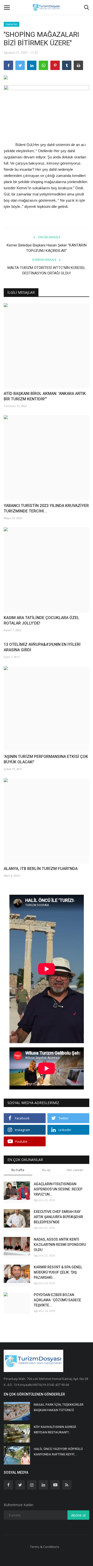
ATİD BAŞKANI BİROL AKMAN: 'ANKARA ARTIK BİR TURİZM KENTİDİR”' (45, 396)
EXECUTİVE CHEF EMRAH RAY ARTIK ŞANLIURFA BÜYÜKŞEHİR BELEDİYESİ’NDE (58, 1217)
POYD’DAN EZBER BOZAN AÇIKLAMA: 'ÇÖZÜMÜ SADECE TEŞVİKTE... (57, 1300)
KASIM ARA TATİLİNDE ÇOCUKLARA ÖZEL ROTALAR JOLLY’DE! (41, 620)
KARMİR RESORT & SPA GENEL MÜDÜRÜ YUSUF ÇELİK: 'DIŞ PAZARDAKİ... (58, 1272)
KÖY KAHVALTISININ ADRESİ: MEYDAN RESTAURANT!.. (55, 1429)
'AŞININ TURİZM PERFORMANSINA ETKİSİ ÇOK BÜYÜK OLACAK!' (46, 759)
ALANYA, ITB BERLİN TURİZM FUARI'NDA (41, 868)
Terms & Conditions (44, 1546)
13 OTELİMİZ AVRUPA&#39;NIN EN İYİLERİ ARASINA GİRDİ (42, 647)
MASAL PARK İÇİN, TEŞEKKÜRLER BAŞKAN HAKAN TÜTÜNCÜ (58, 1407)
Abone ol (78, 1515)
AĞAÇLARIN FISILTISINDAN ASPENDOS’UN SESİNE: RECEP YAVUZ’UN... (58, 1189)
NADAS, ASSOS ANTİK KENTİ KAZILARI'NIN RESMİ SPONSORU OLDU (60, 1244)
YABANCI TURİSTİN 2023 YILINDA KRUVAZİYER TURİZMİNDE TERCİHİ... (46, 508)
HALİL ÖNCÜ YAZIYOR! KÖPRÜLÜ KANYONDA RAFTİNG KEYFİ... (58, 1451)
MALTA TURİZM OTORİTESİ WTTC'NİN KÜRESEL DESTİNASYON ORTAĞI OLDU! (46, 270)
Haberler (12, 24)
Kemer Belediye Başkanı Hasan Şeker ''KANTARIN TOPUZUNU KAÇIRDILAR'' (47, 248)
